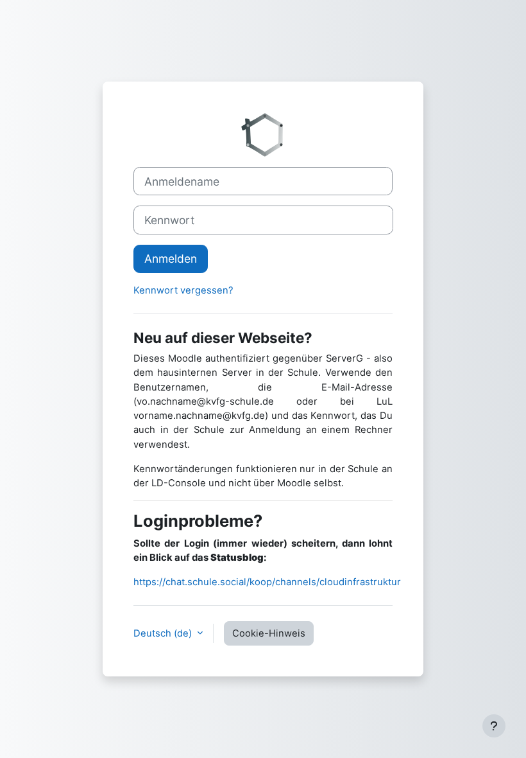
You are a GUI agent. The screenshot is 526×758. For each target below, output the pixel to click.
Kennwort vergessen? (183, 290)
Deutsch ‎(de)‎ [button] (163, 633)
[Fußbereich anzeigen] (493, 725)
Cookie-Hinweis (268, 633)
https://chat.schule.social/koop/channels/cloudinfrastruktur (267, 582)
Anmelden (170, 258)
